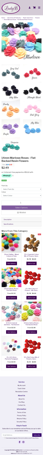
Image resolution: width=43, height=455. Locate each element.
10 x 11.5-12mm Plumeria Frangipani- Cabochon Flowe (11, 358)
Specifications (8, 224)
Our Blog (21, 402)
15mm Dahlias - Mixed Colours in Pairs (11, 255)
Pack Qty (5, 185)
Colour (4, 192)
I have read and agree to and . (22, 438)
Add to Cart (31, 263)
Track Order (21, 388)
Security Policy (21, 422)
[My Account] (30, 7)
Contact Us (21, 405)
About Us (21, 399)
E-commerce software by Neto (31, 450)
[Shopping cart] (34, 7)
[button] (22, 212)
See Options (11, 263)
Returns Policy (21, 418)
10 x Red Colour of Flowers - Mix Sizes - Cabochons (31, 290)
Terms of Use (21, 412)
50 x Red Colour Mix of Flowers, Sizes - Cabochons (31, 358)
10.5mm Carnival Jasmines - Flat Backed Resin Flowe (11, 324)
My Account (22, 385)
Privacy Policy (21, 415)
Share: (4, 164)
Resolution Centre (21, 391)
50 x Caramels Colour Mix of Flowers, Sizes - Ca (31, 256)
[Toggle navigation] (39, 7)
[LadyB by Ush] (11, 7)
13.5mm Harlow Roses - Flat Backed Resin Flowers (31, 324)
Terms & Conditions (23, 438)
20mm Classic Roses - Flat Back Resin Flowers (11, 290)
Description (8, 219)
